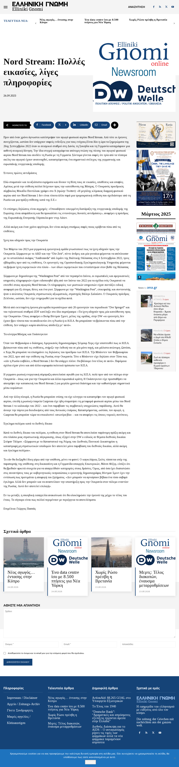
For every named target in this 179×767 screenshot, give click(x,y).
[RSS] (160, 7)
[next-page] (174, 23)
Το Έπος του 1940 (104, 706)
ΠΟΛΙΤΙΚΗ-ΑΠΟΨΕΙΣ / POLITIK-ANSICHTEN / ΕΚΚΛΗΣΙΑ (128, 104)
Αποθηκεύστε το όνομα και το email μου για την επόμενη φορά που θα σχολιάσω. (46, 653)
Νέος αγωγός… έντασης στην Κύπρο (56, 21)
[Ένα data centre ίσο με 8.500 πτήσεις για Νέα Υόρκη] (67, 552)
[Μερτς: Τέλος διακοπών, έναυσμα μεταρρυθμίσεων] (155, 552)
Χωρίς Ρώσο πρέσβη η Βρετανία (148, 19)
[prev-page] (36, 23)
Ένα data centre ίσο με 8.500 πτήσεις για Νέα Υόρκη (101, 21)
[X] (166, 7)
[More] (114, 125)
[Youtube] (173, 7)
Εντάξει (90, 762)
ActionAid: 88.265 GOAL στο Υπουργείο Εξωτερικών (111, 699)
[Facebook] (153, 7)
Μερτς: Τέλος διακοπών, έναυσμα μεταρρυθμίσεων (154, 579)
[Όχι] (174, 758)
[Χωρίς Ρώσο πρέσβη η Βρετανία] (111, 552)
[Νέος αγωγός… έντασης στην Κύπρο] (23, 552)
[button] (136, 7)
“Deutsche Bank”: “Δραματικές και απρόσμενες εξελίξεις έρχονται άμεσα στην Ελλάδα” (111, 716)
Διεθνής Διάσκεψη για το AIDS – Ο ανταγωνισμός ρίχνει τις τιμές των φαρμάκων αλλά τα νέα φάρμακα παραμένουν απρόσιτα (108, 734)
